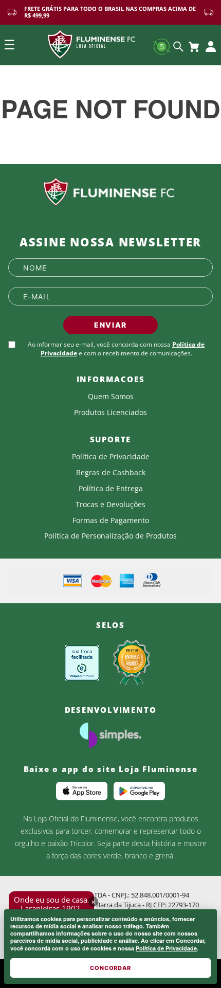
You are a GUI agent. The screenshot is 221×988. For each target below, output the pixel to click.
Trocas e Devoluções (110, 504)
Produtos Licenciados (110, 412)
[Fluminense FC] (110, 191)
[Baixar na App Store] (81, 791)
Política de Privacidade (166, 948)
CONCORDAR (110, 968)
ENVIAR (110, 324)
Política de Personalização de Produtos (110, 536)
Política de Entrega (111, 488)
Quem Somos (111, 396)
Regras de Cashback (110, 472)
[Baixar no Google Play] (139, 791)
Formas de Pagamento (110, 520)
